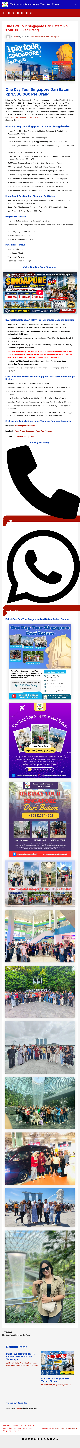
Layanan (23, 1426)
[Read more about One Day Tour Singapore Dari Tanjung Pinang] (57, 1363)
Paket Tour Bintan (30, 1363)
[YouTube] (18, 13)
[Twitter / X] (13, 13)
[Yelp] (57, 1439)
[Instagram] (4, 13)
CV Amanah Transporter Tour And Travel (34, 4)
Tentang (15, 1426)
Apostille (31, 1426)
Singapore (7, 1431)
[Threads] (22, 13)
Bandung (17, 1428)
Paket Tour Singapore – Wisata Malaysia (25, 117)
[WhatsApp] (31, 13)
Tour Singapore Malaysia (25, 426)
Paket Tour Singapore (53, 37)
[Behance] (35, 1439)
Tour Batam (26, 1365)
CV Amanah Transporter (24, 437)
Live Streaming (18, 1431)
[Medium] (38, 1439)
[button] (41, 521)
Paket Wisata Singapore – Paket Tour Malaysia (33, 431)
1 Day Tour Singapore (38, 37)
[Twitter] (26, 1439)
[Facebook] (9, 13)
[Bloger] (48, 1439)
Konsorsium (7, 1428)
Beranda (6, 1426)
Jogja (25, 1428)
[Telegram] (27, 13)
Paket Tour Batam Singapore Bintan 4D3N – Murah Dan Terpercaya (20, 1357)
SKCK (31, 1428)
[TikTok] (54, 1439)
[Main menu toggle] (75, 4)
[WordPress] (45, 1439)
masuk (18, 1408)
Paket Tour (19, 1363)
